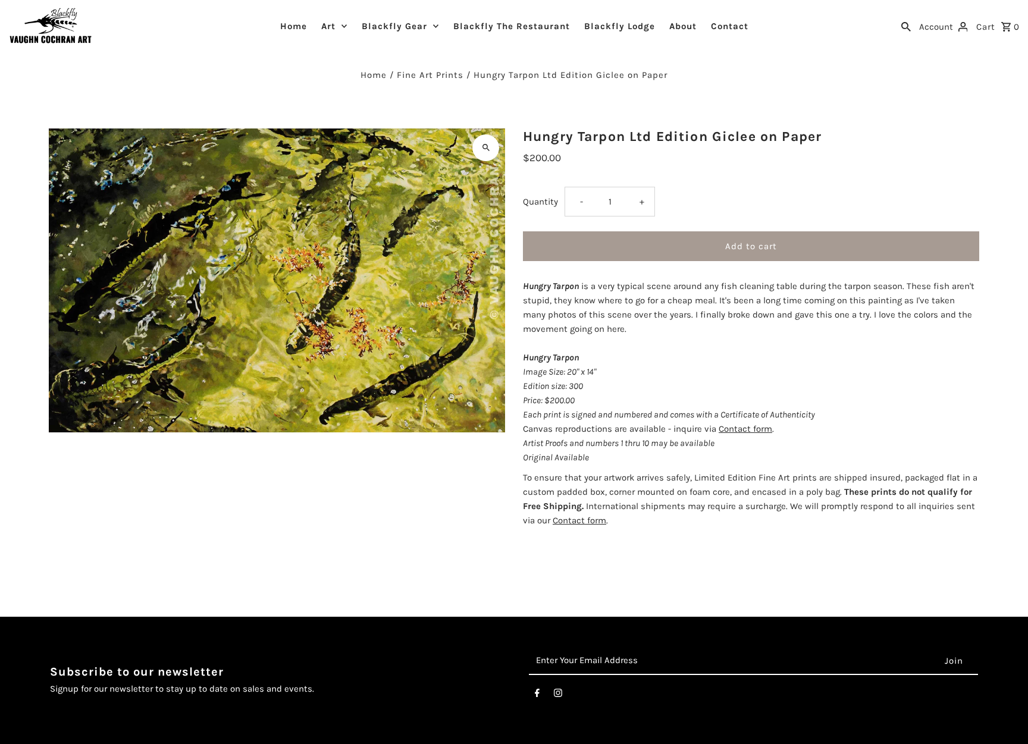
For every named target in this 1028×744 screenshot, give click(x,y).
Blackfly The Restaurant (511, 26)
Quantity (540, 201)
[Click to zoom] (485, 147)
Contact (729, 26)
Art (328, 26)
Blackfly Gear (394, 26)
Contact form (745, 428)
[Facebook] (537, 695)
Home (293, 26)
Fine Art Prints (430, 75)
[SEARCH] (906, 25)
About (683, 26)
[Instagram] (558, 695)
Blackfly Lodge (619, 26)
